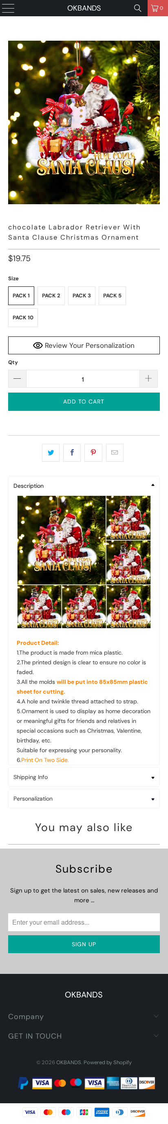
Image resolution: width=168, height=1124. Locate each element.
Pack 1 (21, 295)
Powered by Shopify (108, 1062)
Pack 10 (23, 317)
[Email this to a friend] (115, 453)
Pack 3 (82, 295)
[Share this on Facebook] (72, 453)
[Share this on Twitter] (51, 453)
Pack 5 (112, 295)
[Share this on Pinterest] (93, 453)
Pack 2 (51, 295)
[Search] (138, 8)
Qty (13, 362)
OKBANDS (84, 8)
